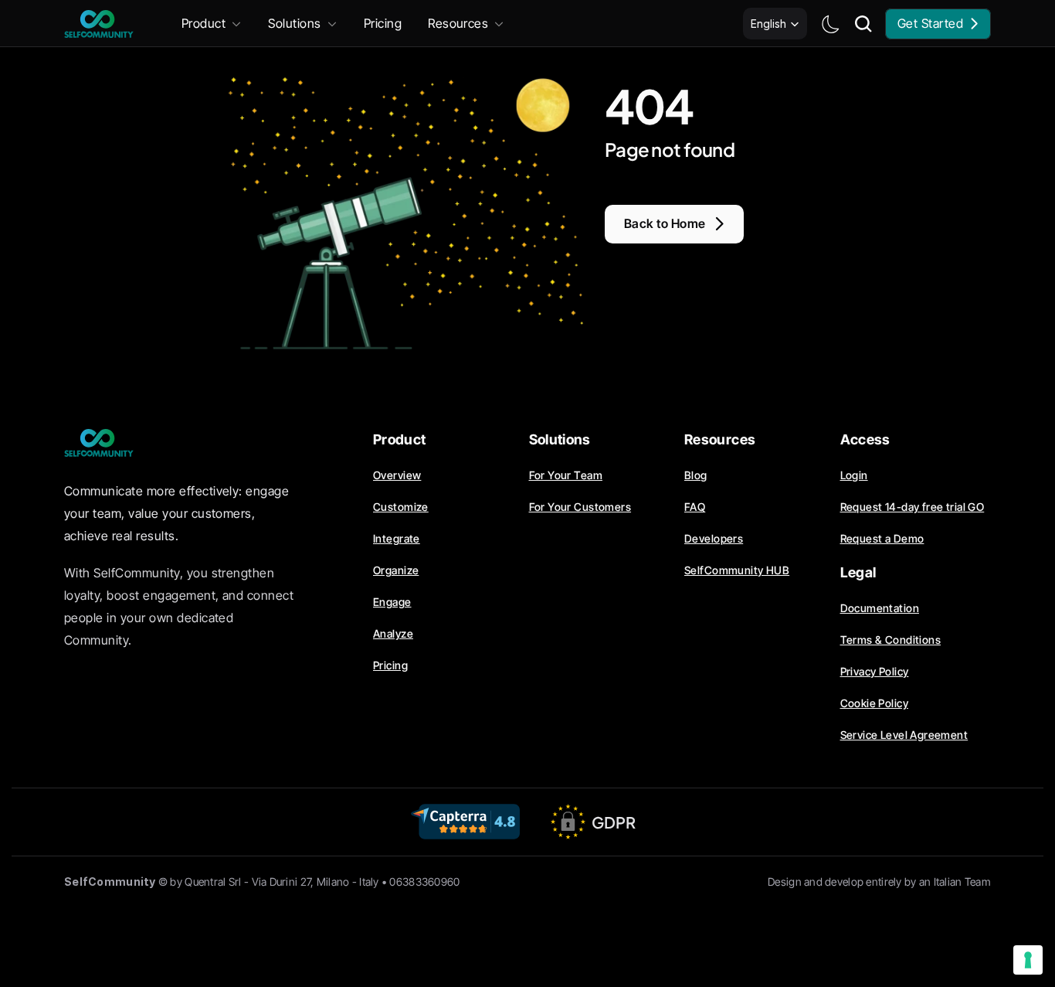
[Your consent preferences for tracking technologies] (1028, 960)
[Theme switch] (830, 24)
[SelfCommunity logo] (99, 24)
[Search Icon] (863, 24)
